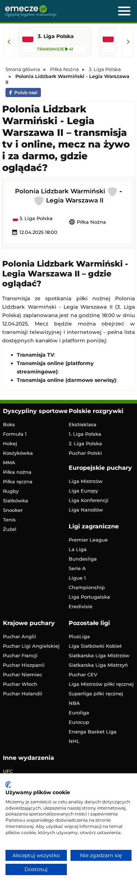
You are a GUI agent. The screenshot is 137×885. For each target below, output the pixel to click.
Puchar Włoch (20, 684)
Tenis (9, 520)
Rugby (11, 491)
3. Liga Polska (35, 218)
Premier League (88, 540)
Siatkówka (15, 500)
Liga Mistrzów (86, 481)
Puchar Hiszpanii (24, 665)
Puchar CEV (83, 674)
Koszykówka (18, 453)
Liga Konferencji (89, 500)
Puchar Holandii (22, 693)
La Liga (78, 549)
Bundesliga (83, 559)
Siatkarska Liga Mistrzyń (98, 665)
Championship (87, 587)
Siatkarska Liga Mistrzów (99, 655)
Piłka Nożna (87, 222)
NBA (74, 703)
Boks (9, 424)
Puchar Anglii (19, 636)
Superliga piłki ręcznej (96, 693)
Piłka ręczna (18, 481)
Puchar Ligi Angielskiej (31, 646)
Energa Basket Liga (93, 732)
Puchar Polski (85, 453)
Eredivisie (80, 606)
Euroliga (79, 712)
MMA (9, 462)
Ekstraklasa (82, 424)
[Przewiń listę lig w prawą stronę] (127, 41)
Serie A (77, 568)
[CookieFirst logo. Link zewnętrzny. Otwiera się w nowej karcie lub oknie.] (8, 784)
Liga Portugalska (89, 597)
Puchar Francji (20, 655)
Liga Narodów (86, 510)
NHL (74, 741)
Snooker (13, 510)
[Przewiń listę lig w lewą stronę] (9, 41)
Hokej (10, 443)
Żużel (9, 529)
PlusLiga (79, 636)
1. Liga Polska (85, 434)
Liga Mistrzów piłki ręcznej (101, 684)
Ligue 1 (77, 578)
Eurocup (79, 722)
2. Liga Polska (85, 443)
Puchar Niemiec (22, 674)
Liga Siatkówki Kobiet (95, 646)
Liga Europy (83, 491)
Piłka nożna (17, 472)
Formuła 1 (15, 434)
